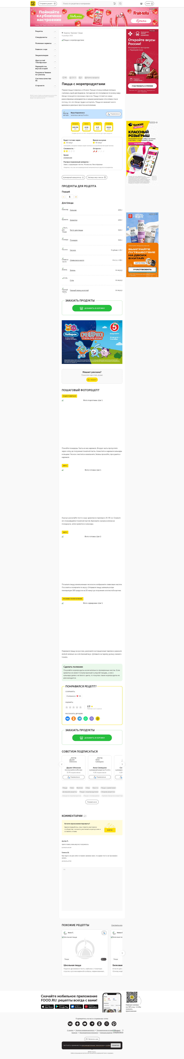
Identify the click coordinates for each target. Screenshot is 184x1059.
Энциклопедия (41, 55)
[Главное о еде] (55, 49)
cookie (108, 1045)
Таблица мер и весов (95, 177)
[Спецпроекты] (55, 37)
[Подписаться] (104, 933)
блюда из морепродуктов (72, 796)
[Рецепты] (55, 31)
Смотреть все (116, 925)
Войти (109, 830)
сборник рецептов (108, 792)
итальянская (68, 158)
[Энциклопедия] (55, 55)
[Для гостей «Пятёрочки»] (55, 61)
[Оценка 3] (73, 707)
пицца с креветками (108, 788)
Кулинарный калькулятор (72, 177)
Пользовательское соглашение (106, 1030)
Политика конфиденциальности (85, 1030)
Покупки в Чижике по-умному (43, 73)
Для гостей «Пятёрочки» (41, 61)
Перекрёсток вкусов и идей (41, 67)
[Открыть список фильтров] (114, 3)
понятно (115, 1045)
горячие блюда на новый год (112, 796)
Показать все (92, 802)
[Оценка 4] (77, 707)
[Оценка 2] (70, 707)
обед (88, 788)
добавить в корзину (94, 308)
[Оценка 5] (80, 707)
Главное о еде (41, 49)
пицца (65, 788)
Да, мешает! (92, 380)
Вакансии (74, 1032)
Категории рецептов (106, 1032)
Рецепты (39, 31)
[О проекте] (55, 85)
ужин (72, 788)
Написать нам (93, 1039)
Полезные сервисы (43, 43)
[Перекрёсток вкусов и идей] (55, 67)
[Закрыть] (123, 1030)
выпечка (80, 788)
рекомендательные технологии (93, 1045)
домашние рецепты (70, 792)
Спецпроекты (41, 37)
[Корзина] (141, 4)
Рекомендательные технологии (88, 1032)
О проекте (39, 86)
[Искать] (120, 3)
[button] (61, 764)
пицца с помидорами (91, 796)
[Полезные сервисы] (55, 43)
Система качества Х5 (43, 80)
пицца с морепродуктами (89, 792)
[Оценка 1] (66, 707)
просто (95, 788)
